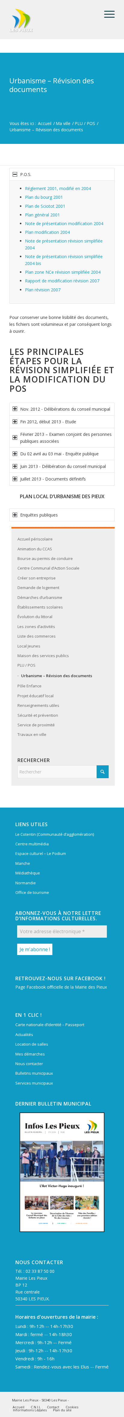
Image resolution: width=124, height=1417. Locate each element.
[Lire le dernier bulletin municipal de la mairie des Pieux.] (62, 1172)
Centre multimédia (32, 844)
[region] (62, 241)
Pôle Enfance (29, 686)
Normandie (25, 883)
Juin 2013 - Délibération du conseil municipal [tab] (63, 466)
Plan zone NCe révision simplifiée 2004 (63, 272)
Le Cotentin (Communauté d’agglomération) (54, 834)
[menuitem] (106, 14)
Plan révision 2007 (42, 290)
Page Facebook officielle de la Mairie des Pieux (61, 987)
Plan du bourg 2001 (44, 197)
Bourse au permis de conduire (45, 558)
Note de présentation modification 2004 (64, 223)
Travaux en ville (31, 734)
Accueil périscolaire (35, 539)
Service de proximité (36, 725)
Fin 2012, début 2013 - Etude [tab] (48, 421)
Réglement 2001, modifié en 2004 (58, 188)
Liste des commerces (36, 636)
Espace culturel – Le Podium (40, 853)
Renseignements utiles (38, 705)
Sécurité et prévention (37, 715)
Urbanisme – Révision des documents (51, 85)
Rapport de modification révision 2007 (62, 281)
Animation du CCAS (34, 549)
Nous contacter (29, 1063)
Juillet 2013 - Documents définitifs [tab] (53, 479)
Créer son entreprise (36, 578)
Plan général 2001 (42, 215)
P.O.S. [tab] (25, 174)
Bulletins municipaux (34, 1073)
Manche (22, 863)
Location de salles (31, 1044)
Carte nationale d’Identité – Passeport (49, 1024)
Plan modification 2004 (47, 232)
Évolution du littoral (34, 616)
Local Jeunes (28, 646)
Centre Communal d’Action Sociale (48, 568)
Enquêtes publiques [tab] (39, 515)
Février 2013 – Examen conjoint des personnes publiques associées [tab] (66, 437)
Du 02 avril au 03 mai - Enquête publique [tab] (59, 454)
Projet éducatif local (35, 695)
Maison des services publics (43, 655)
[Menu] (106, 14)
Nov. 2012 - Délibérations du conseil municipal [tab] (65, 409)
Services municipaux (34, 1083)
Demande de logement (38, 587)
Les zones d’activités (36, 626)
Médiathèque (27, 873)
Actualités (24, 1034)
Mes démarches (30, 1054)
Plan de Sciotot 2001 (45, 206)
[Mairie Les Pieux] (51, 20)
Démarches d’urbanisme (39, 597)
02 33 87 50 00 (40, 1271)
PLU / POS (26, 665)
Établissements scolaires (40, 607)
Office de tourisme (32, 892)
